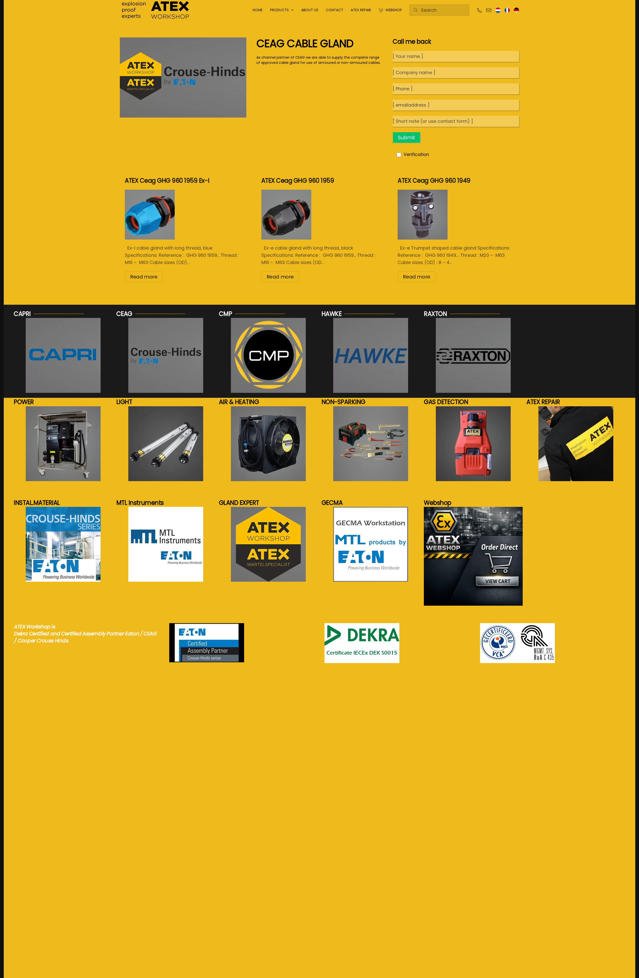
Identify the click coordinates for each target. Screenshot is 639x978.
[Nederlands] (498, 9)
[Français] (507, 9)
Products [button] (279, 9)
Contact (334, 9)
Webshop (393, 9)
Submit (406, 137)
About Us (309, 9)
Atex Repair (361, 9)
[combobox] (439, 10)
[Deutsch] (516, 9)
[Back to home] (155, 10)
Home (258, 9)
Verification (416, 154)
